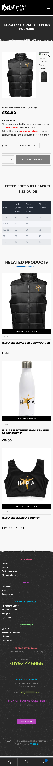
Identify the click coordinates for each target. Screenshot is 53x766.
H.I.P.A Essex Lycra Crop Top (21, 518)
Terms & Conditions (11, 633)
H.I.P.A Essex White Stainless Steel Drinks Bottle (26, 432)
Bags (4, 590)
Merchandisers (9, 575)
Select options (26, 331)
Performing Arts (9, 571)
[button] (48, 55)
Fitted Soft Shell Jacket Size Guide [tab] (27, 188)
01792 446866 (26, 663)
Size (4, 145)
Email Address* (26, 705)
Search (26, 762)
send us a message (35, 651)
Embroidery (7, 617)
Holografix (7, 613)
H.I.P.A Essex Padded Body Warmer (26, 343)
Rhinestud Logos (9, 609)
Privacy (5, 636)
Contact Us (7, 640)
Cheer (4, 563)
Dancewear (7, 586)
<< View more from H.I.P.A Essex (19, 107)
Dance (5, 567)
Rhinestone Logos (10, 606)
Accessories (7, 594)
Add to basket (33, 159)
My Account (9, 762)
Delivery (5, 629)
